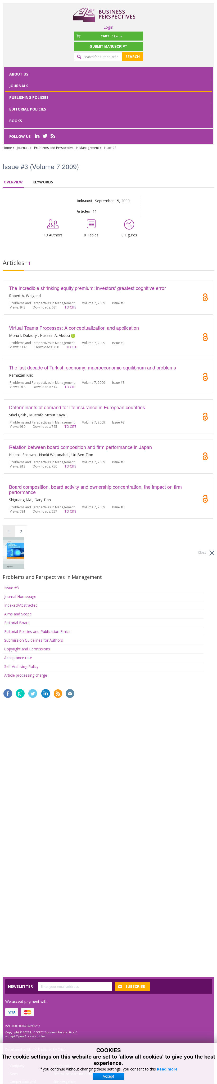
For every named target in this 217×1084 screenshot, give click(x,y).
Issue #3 (11, 587)
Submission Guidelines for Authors (33, 640)
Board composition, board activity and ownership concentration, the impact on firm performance (95, 489)
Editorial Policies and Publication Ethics (37, 631)
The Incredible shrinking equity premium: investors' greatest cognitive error (87, 287)
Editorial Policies (27, 109)
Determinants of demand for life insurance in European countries (77, 407)
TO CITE (70, 307)
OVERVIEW (13, 181)
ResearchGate (20, 693)
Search (132, 56)
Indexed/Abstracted (21, 605)
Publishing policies (28, 97)
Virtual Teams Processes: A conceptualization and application (74, 327)
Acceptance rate (18, 657)
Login (108, 27)
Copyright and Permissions (27, 648)
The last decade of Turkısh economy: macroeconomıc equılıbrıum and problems (92, 367)
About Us (18, 74)
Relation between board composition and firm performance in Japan (80, 446)
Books (15, 120)
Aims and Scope (18, 613)
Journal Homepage (20, 596)
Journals (18, 85)
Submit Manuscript (108, 46)
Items (111, 36)
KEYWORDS (43, 181)
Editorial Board (17, 622)
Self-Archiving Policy (21, 666)
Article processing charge (25, 675)
